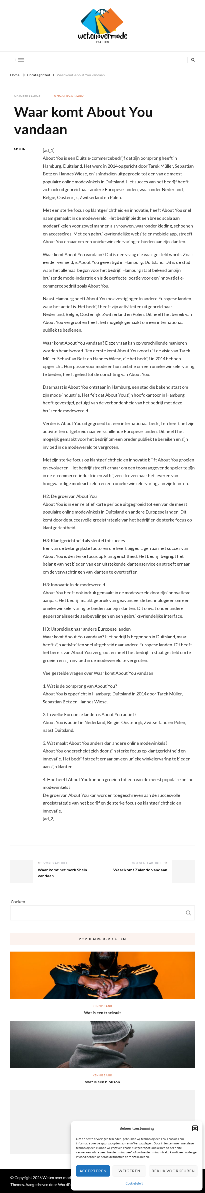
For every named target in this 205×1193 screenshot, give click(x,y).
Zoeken (17, 901)
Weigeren (129, 1171)
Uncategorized (69, 95)
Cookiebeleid (134, 1183)
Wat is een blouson (102, 1081)
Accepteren (93, 1171)
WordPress (68, 1184)
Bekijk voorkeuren (173, 1171)
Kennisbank (102, 1006)
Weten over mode (57, 1177)
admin (20, 149)
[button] (195, 1128)
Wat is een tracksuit (102, 1012)
